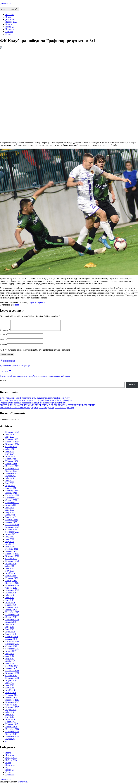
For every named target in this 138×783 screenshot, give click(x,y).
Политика (10, 24)
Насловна (9, 14)
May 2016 (9, 688)
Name (3, 335)
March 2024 (10, 459)
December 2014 (12, 729)
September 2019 (12, 590)
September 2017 (12, 649)
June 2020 (9, 568)
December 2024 (12, 442)
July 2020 (9, 566)
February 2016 (11, 695)
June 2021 (9, 539)
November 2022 (12, 498)
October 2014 (11, 734)
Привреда (9, 27)
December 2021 (12, 524)
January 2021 (11, 551)
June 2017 (9, 656)
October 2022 (11, 500)
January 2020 (11, 580)
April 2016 (10, 690)
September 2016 (12, 678)
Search (3, 380)
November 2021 (12, 527)
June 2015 (9, 714)
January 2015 (11, 726)
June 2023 (9, 481)
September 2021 (12, 532)
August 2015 (10, 709)
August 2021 (10, 534)
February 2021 (11, 549)
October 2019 (11, 588)
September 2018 (12, 619)
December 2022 (12, 495)
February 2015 (11, 724)
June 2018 (9, 627)
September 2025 (12, 432)
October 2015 (11, 705)
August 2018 (10, 622)
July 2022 (9, 507)
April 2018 (10, 632)
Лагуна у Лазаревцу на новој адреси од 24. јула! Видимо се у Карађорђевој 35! (36, 400)
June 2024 (9, 451)
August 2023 (10, 476)
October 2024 (11, 446)
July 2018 (9, 624)
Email (3, 340)
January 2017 (11, 668)
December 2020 (12, 554)
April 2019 (10, 602)
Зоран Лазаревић (37, 302)
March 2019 (10, 605)
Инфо (8, 17)
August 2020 (10, 563)
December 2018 (12, 612)
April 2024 (10, 456)
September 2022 (12, 502)
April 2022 (10, 515)
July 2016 (9, 683)
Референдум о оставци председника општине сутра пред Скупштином (32, 403)
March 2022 (10, 517)
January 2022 (11, 522)
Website (3, 345)
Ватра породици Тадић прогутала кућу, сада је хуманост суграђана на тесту (35, 398)
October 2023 (11, 471)
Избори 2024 (11, 760)
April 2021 (10, 544)
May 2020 (9, 571)
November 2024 (12, 444)
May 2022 (9, 512)
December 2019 (12, 583)
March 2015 (10, 722)
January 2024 (11, 463)
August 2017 (10, 651)
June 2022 (9, 510)
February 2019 (11, 607)
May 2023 (9, 483)
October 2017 (11, 646)
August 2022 (10, 505)
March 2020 (10, 575)
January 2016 (11, 697)
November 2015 (12, 702)
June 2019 (9, 597)
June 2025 (9, 437)
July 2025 (9, 434)
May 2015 (9, 717)
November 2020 (12, 556)
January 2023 (11, 493)
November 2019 (12, 585)
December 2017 (12, 641)
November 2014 (12, 731)
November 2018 (12, 614)
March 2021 (10, 546)
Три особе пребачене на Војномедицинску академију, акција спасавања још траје (37, 407)
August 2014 (10, 739)
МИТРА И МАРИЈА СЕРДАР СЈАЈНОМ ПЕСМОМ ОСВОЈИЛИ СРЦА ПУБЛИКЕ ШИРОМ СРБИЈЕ (47, 405)
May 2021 (9, 541)
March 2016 (10, 692)
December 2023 (12, 466)
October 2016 (11, 675)
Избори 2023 (11, 22)
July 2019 (9, 595)
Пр (6, 767)
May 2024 (9, 454)
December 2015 (12, 700)
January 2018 (11, 639)
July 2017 (9, 653)
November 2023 (12, 468)
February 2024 (11, 461)
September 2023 (12, 473)
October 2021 (11, 529)
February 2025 (11, 439)
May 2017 (9, 658)
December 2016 (12, 670)
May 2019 (9, 600)
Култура (9, 31)
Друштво (9, 19)
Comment (5, 330)
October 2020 (11, 558)
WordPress (22, 782)
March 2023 (10, 488)
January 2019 (11, 610)
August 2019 (10, 593)
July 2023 (9, 478)
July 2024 (9, 449)
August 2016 (10, 680)
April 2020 (10, 573)
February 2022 (11, 519)
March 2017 (10, 663)
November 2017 (12, 644)
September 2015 (12, 707)
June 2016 (9, 685)
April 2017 (10, 661)
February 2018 (11, 636)
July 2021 (9, 537)
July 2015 (9, 712)
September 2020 (12, 561)
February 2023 (11, 490)
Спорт (8, 34)
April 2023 (10, 485)
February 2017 (11, 666)
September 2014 (12, 736)
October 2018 (11, 617)
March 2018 (10, 634)
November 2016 (12, 673)
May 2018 (9, 629)
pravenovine (5, 3)
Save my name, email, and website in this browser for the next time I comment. (36, 350)
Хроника (9, 29)
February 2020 (11, 578)
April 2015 (10, 719)
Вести (8, 753)
